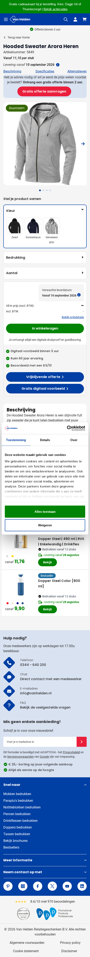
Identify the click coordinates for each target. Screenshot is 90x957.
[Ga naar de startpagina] (20, 19)
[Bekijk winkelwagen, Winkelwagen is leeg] (84, 19)
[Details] (57, 64)
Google (44, 756)
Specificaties (44, 71)
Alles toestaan (45, 511)
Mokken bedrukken (17, 794)
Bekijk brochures (15, 841)
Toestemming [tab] (16, 440)
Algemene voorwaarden (27, 943)
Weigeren (45, 525)
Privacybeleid (71, 752)
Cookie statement (26, 951)
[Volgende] (83, 143)
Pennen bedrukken (17, 814)
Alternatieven (77, 71)
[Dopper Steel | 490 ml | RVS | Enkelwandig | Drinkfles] (20, 538)
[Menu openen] (5, 19)
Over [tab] (73, 440)
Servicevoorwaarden (20, 756)
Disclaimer (69, 951)
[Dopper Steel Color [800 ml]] (20, 585)
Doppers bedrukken (17, 827)
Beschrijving (12, 71)
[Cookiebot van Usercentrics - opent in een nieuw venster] (67, 428)
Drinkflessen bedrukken (20, 821)
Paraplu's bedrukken (18, 801)
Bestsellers (11, 847)
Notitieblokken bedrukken (22, 807)
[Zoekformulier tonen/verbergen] (65, 19)
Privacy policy (70, 943)
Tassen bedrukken (16, 834)
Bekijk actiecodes (56, 9)
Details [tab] (45, 440)
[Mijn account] (75, 19)
